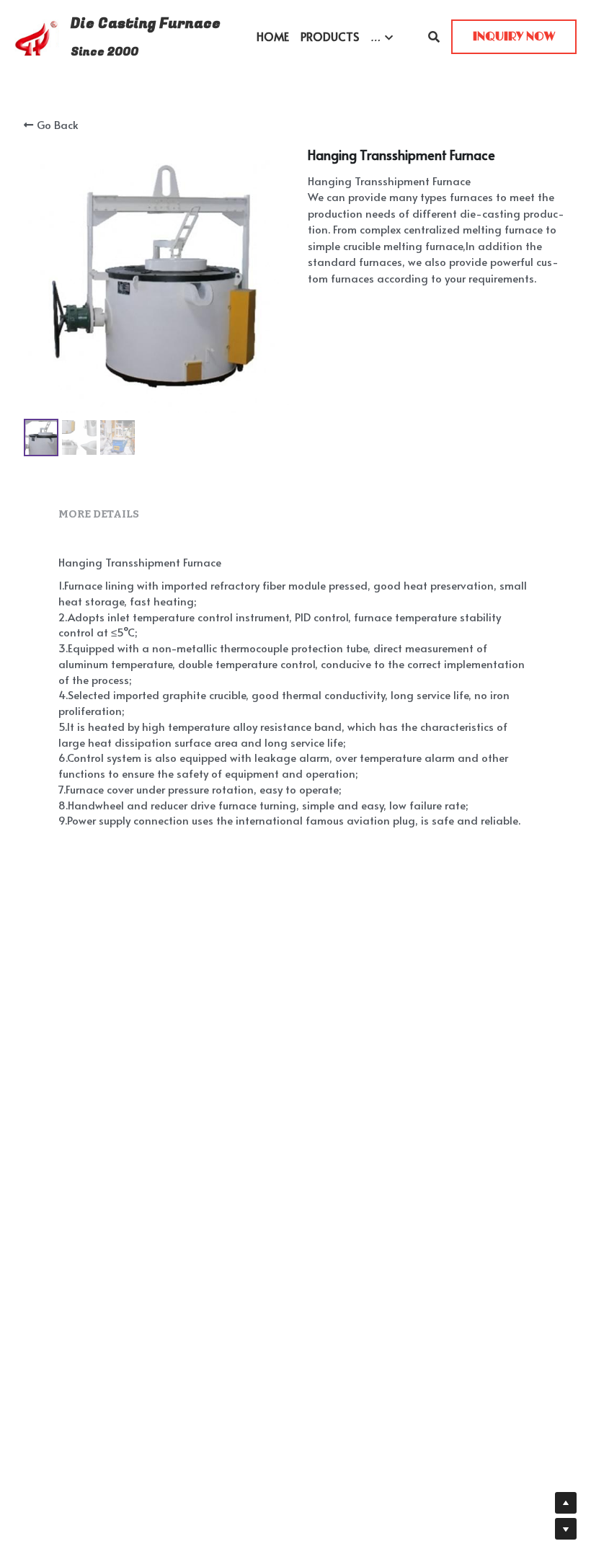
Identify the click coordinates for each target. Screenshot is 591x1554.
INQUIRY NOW (514, 37)
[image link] (36, 36)
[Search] (434, 36)
